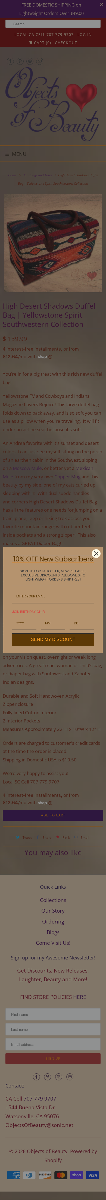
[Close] (96, 553)
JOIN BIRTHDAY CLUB (28, 611)
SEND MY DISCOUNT (53, 639)
